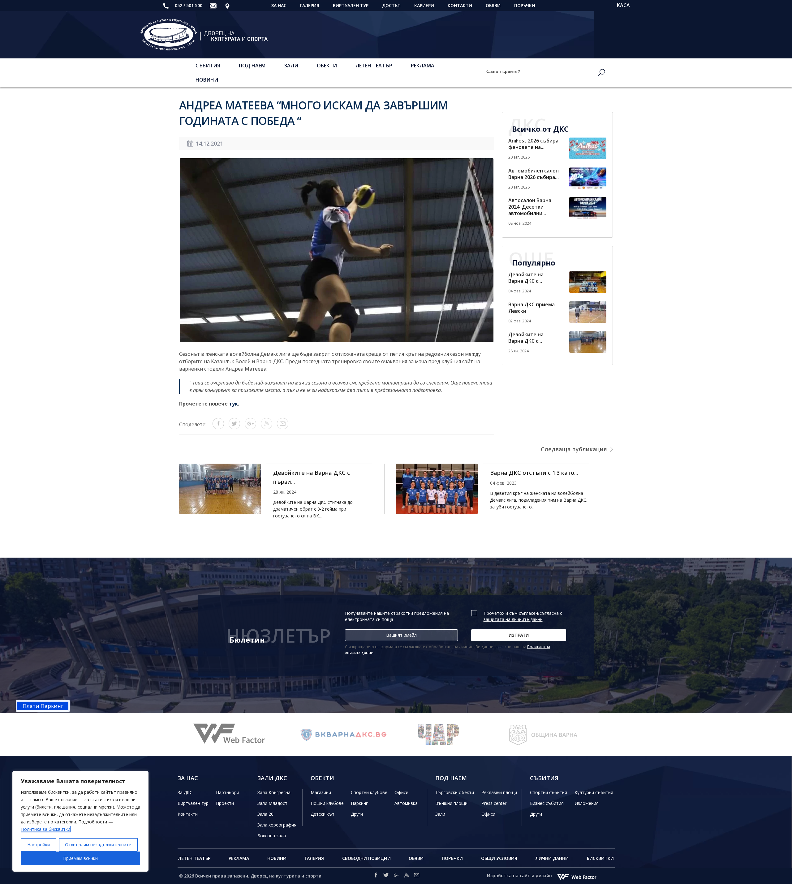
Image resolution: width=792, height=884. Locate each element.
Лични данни (552, 858)
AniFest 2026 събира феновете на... (533, 144)
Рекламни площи (499, 792)
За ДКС (185, 792)
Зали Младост (272, 803)
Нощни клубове (327, 803)
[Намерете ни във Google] (396, 876)
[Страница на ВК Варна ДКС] (239, 735)
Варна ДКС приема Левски (531, 307)
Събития (208, 65)
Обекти (327, 65)
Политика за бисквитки (45, 829)
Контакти (460, 5)
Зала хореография (276, 825)
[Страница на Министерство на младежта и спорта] (553, 735)
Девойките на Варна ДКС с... (526, 277)
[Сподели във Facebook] (218, 427)
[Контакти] (227, 5)
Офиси (401, 792)
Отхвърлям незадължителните (98, 845)
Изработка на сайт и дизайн (520, 875)
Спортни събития (548, 792)
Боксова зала (271, 836)
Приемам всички (80, 858)
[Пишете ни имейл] (416, 876)
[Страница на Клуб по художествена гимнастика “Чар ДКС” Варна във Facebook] (344, 735)
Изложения (587, 803)
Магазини (321, 792)
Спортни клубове (369, 792)
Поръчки (524, 5)
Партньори (227, 792)
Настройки (38, 845)
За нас (278, 5)
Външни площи (451, 803)
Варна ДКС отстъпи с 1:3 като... (317, 472)
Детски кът (322, 814)
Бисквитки (600, 858)
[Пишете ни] (213, 5)
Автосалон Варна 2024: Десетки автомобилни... (529, 207)
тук (233, 403)
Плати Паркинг (43, 705)
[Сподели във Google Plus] (250, 427)
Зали (291, 65)
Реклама (422, 65)
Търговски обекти (454, 792)
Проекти (225, 803)
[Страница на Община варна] (448, 735)
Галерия (309, 5)
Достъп (391, 5)
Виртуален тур (350, 5)
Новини (207, 79)
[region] (80, 821)
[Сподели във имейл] (282, 427)
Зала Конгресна (274, 792)
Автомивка (406, 803)
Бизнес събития (547, 803)
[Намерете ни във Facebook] (375, 876)
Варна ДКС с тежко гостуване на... (538, 472)
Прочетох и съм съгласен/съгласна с (523, 616)
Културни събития (594, 792)
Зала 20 (265, 814)
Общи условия (499, 858)
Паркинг (359, 803)
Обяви (493, 5)
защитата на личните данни (513, 619)
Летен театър (373, 65)
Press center (493, 803)
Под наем (252, 65)
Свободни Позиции (366, 858)
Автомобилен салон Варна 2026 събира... (533, 174)
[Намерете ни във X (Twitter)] (386, 876)
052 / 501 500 (188, 5)
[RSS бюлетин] (266, 427)
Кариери (424, 5)
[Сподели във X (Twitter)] (234, 427)
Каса (623, 5)
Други (357, 814)
